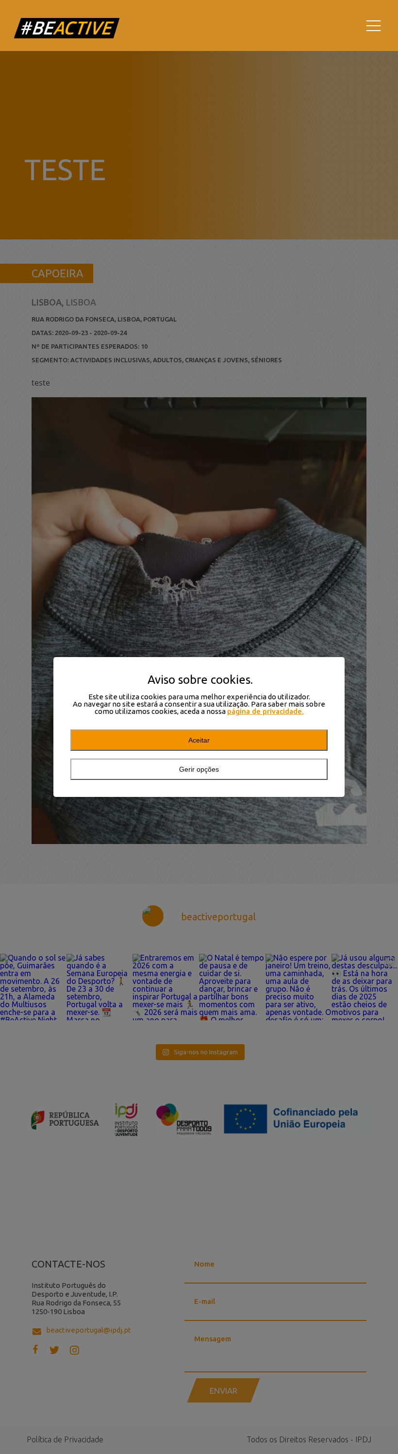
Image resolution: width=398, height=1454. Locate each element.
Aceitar (199, 740)
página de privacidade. (265, 711)
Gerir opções (199, 769)
